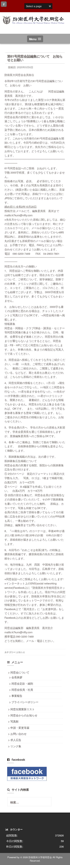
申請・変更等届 (19, 727)
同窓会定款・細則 (22, 683)
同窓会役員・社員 (22, 689)
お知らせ (20, 652)
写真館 (14, 721)
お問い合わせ (18, 734)
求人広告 (15, 740)
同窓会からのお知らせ (23, 715)
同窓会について (19, 672)
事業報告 (16, 696)
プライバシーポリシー (24, 702)
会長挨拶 (16, 677)
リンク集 (15, 746)
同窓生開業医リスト (22, 709)
